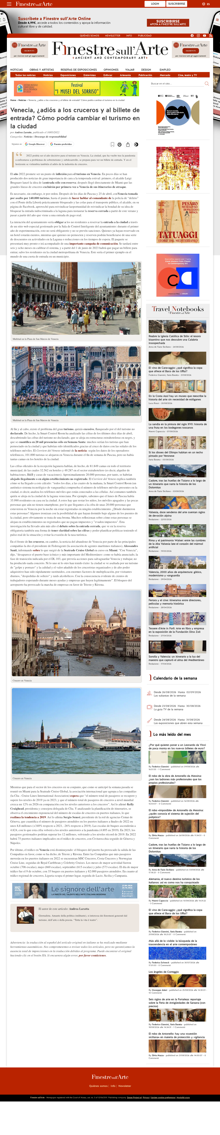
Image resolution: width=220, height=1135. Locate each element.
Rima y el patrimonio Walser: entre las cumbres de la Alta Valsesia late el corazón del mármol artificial (177, 544)
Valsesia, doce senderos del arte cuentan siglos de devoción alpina (177, 514)
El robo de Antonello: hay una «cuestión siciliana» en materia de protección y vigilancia (177, 1035)
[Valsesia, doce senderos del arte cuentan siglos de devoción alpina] (177, 503)
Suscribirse (176, 4)
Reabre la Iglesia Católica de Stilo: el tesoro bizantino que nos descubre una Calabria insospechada (175, 340)
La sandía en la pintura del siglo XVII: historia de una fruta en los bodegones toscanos (178, 426)
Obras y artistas (42, 70)
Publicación (145, 75)
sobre (36, 550)
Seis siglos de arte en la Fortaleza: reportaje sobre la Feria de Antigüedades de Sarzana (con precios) (177, 1003)
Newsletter (112, 35)
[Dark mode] (136, 145)
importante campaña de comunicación (93, 243)
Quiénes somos (89, 35)
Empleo (165, 70)
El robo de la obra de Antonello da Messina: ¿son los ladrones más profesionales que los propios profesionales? (175, 779)
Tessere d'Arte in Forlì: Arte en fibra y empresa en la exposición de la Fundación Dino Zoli (176, 630)
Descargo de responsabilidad (51, 136)
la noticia (81, 450)
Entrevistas (90, 75)
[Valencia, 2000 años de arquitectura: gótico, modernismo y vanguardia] (177, 563)
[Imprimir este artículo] (119, 145)
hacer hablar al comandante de (91, 198)
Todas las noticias (25, 75)
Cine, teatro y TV (187, 75)
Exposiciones (68, 75)
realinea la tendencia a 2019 (28, 817)
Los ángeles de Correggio (164, 972)
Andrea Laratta (23, 132)
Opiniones (111, 70)
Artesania (125, 75)
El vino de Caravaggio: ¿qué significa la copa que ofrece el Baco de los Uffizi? (175, 369)
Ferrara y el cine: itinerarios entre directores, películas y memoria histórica (175, 602)
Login (155, 4)
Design (146, 70)
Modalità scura (183, 1097)
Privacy (146, 1097)
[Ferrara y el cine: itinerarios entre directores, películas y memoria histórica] (177, 591)
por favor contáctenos (92, 955)
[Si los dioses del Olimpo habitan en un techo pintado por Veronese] (177, 443)
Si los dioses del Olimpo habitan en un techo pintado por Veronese (176, 454)
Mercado (165, 75)
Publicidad (145, 35)
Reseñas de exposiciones (79, 70)
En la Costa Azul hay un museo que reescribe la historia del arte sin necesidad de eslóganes (177, 397)
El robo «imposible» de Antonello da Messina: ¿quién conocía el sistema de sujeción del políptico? (176, 814)
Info (129, 35)
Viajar (129, 70)
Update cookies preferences (163, 1097)
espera (74, 795)
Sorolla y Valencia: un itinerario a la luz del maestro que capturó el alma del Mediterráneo (176, 658)
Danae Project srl (134, 1097)
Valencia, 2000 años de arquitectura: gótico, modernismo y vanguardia (175, 573)
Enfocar (107, 75)
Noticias (16, 70)
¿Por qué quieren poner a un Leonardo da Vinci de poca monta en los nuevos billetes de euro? (177, 746)
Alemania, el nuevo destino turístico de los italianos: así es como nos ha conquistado (174, 880)
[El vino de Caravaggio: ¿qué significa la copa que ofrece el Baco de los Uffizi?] (177, 358)
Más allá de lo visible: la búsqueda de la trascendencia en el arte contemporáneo (173, 942)
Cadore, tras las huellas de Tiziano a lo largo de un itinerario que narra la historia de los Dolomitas (177, 484)
